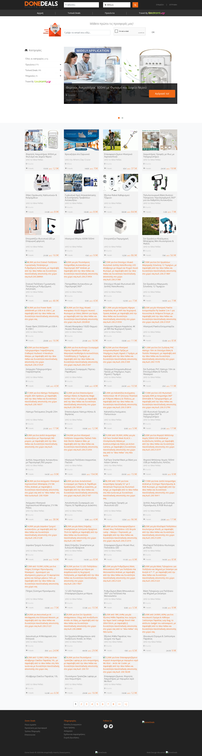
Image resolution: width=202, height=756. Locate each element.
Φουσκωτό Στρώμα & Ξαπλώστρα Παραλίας (159, 637)
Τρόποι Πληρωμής (32, 731)
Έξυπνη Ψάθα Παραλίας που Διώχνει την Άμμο (117, 637)
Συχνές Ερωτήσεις (71, 737)
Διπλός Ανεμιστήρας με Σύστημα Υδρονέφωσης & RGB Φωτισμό (158, 503)
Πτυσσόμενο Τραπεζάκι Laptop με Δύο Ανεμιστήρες (81, 677)
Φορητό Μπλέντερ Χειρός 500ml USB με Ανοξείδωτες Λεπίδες (158, 461)
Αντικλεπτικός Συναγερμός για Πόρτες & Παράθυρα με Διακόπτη (81, 503)
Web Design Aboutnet (156, 752)
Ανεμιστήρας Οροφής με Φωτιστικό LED (116, 503)
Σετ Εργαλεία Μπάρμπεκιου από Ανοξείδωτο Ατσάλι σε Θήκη (80, 637)
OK (153, 32)
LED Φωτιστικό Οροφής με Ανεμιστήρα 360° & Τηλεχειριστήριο (156, 414)
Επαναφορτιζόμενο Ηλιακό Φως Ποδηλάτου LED (119, 546)
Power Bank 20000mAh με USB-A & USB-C (41, 327)
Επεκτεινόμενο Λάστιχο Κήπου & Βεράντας (80, 412)
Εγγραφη (173, 4)
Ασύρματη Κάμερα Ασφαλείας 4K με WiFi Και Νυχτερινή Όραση (119, 327)
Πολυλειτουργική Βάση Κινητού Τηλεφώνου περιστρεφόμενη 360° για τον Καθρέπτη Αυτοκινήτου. (159, 197)
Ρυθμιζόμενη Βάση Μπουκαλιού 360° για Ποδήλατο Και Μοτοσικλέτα (119, 593)
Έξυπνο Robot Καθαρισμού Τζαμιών (117, 196)
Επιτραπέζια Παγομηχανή (116, 238)
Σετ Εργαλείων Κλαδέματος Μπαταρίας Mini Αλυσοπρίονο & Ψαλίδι (158, 241)
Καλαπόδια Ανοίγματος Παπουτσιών (115, 412)
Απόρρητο (68, 731)
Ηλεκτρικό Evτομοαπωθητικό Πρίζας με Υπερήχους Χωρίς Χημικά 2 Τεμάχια (117, 371)
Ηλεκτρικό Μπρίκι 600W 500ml (79, 238)
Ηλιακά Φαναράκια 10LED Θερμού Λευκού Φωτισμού (81, 327)
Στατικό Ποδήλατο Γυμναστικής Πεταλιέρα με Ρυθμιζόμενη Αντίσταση (41, 286)
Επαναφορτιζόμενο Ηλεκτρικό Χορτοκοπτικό (118, 155)
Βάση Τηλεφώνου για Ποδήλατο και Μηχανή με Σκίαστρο (158, 592)
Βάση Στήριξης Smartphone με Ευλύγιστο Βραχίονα (79, 546)
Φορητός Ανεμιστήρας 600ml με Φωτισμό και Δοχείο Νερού (106, 87)
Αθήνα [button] (109, 4)
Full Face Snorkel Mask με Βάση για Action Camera (120, 461)
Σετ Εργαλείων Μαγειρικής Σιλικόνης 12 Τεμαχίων (155, 285)
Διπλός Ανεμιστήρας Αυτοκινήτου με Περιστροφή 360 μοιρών (42, 461)
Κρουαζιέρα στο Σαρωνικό (77, 154)
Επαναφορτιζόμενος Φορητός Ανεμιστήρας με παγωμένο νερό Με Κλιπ (119, 678)
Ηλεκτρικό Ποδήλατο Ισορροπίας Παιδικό (80, 461)
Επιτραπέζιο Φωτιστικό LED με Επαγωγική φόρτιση (40, 239)
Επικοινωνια (30, 734)
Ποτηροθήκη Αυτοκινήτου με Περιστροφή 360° (78, 285)
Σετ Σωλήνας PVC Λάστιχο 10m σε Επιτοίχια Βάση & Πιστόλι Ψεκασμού (159, 371)
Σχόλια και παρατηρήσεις (74, 734)
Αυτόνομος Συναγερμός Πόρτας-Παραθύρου (80, 370)
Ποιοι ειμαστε (30, 724)
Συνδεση (160, 4)
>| (126, 704)
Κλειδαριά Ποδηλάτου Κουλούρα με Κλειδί (158, 546)
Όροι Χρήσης (69, 727)
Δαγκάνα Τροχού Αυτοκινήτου (40, 545)
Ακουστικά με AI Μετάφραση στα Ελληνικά (41, 637)
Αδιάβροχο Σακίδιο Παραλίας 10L (42, 676)
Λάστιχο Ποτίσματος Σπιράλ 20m (41, 411)
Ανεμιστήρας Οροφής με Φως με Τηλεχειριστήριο (158, 155)
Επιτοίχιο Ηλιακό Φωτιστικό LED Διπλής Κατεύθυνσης (119, 285)
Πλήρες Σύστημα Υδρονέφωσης (40, 591)
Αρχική (40, 13)
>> (119, 704)
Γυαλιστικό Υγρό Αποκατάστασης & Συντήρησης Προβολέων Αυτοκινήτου (80, 197)
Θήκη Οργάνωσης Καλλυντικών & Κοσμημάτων (41, 196)
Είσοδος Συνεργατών (72, 724)
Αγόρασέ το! (162, 93)
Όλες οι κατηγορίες (36, 58)
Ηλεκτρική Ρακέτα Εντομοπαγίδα (158, 326)
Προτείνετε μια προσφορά (36, 728)
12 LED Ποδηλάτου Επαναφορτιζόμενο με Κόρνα (78, 592)
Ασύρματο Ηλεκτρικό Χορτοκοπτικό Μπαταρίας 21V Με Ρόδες (42, 505)
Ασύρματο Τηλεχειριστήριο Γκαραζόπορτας (39, 370)
